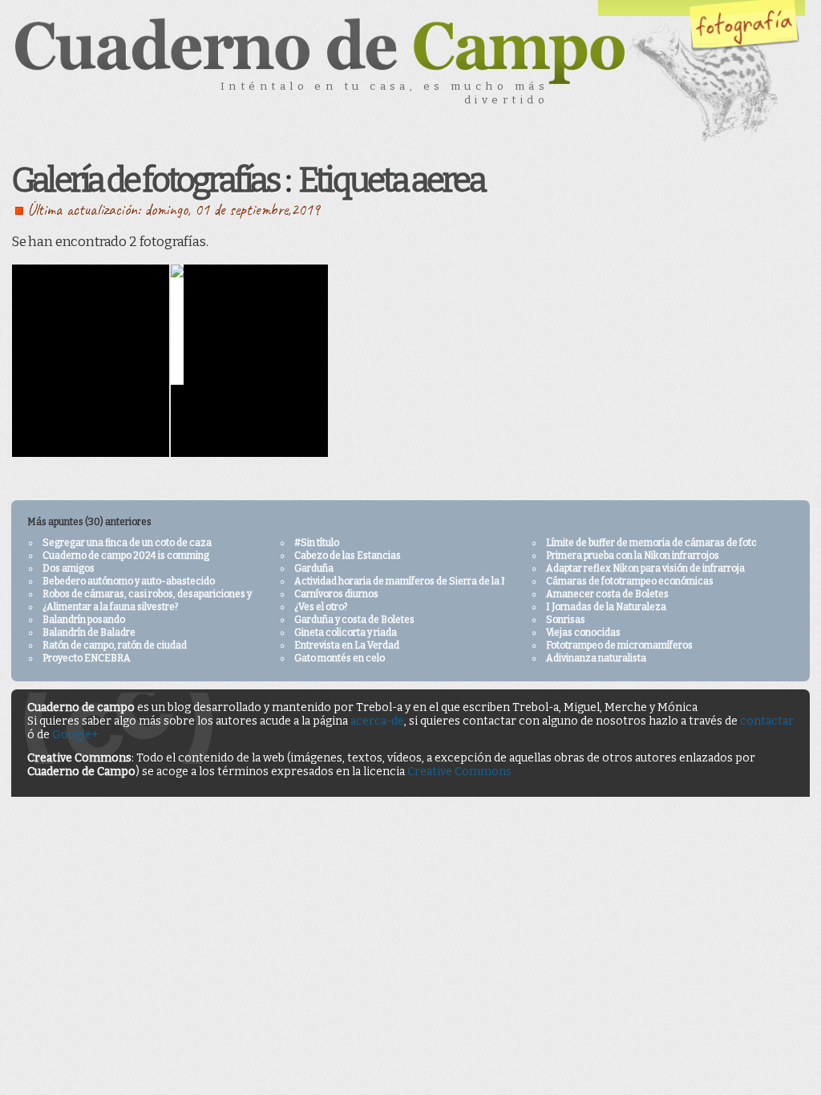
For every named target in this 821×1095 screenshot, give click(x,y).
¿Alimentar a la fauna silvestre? (110, 606)
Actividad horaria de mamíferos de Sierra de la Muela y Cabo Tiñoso (442, 581)
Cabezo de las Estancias (347, 555)
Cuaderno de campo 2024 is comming (125, 555)
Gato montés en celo (339, 658)
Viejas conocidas (583, 632)
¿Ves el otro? (320, 606)
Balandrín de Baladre (88, 632)
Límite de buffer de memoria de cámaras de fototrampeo (670, 542)
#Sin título (316, 542)
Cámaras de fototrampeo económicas (630, 581)
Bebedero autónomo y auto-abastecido (128, 581)
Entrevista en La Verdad (346, 645)
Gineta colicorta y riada (345, 632)
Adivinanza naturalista (596, 658)
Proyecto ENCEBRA (86, 658)
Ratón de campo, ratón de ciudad (114, 645)
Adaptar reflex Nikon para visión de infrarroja (645, 568)
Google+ (75, 734)
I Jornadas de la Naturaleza (606, 606)
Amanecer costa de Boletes (607, 594)
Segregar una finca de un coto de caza (127, 542)
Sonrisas (565, 619)
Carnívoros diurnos (336, 594)
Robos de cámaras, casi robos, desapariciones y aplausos (167, 594)
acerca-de (377, 721)
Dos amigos (68, 568)
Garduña (314, 568)
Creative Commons (459, 771)
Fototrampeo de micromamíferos (619, 645)
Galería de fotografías (145, 180)
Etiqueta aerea (391, 180)
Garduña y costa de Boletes (354, 619)
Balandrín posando (83, 619)
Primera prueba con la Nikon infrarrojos (632, 555)
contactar (767, 721)
